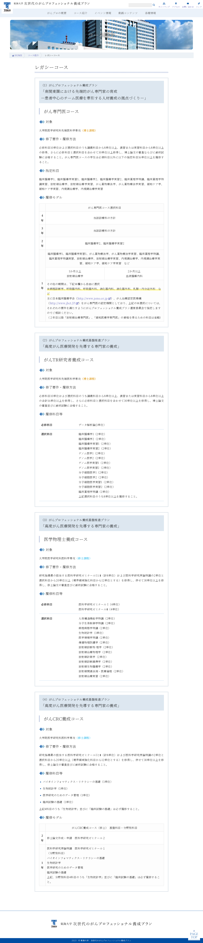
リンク (199, 6)
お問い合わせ (188, 6)
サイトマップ (164, 6)
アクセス (176, 6)
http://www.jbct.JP (62, 303)
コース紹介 (33, 55)
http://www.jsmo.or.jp (93, 298)
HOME (18, 55)
